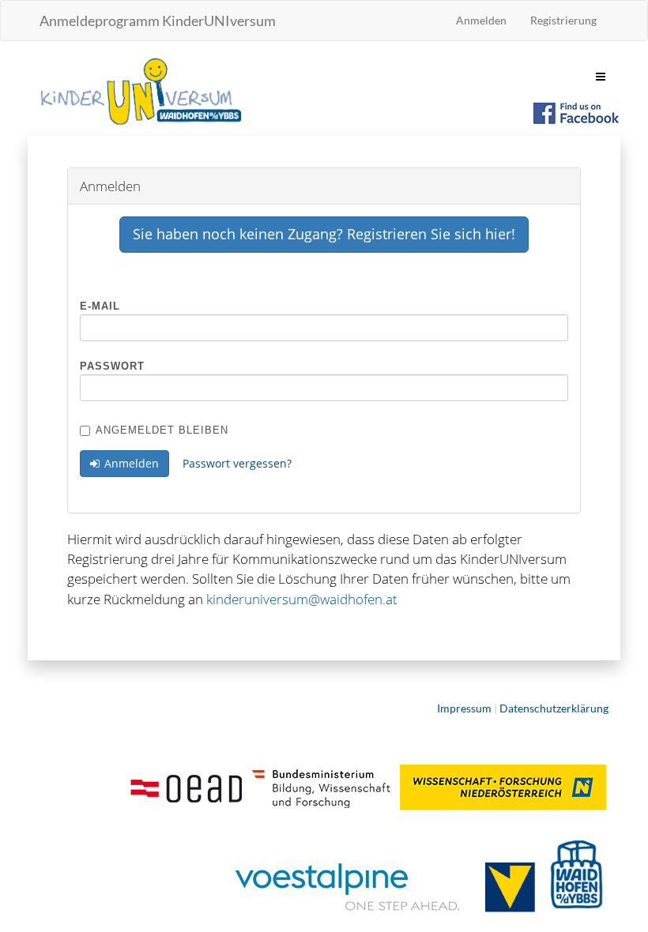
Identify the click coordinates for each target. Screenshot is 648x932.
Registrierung (563, 20)
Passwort (112, 366)
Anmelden (481, 20)
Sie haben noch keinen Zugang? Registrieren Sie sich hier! (324, 233)
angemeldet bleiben (162, 430)
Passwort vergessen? (237, 463)
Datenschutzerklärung (553, 708)
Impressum (464, 708)
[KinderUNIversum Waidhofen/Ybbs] (141, 89)
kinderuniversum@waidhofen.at (301, 599)
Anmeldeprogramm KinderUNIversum (158, 20)
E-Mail (100, 306)
